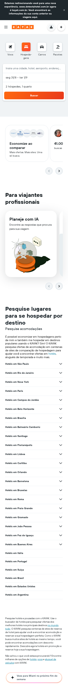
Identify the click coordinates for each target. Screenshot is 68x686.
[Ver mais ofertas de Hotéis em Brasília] (61, 418)
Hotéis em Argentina (17, 594)
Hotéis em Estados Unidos (20, 586)
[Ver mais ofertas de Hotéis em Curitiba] (61, 463)
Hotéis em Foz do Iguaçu (19, 535)
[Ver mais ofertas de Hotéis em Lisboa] (61, 454)
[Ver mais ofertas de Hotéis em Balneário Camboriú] (61, 427)
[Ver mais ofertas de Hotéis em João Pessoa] (61, 526)
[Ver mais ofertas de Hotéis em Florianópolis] (61, 445)
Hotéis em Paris (14, 390)
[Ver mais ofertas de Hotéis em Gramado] (61, 517)
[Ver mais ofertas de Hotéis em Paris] (61, 391)
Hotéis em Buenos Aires (18, 544)
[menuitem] (10, 51)
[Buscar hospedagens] (26, 46)
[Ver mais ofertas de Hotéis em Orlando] (61, 472)
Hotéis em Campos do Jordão (22, 399)
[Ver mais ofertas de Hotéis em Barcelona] (61, 481)
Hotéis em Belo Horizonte (19, 409)
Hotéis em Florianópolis (18, 445)
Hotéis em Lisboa (15, 454)
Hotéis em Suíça (14, 569)
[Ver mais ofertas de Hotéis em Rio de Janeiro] (61, 373)
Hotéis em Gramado (16, 517)
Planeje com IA (24, 219)
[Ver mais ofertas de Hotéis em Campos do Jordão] (61, 400)
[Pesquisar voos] (10, 46)
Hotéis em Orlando (16, 472)
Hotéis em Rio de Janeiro (19, 372)
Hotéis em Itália (14, 553)
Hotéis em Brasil (14, 578)
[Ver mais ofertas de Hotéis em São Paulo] (61, 364)
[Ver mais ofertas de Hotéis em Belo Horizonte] (61, 409)
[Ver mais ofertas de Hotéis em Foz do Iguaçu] (61, 535)
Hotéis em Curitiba (16, 463)
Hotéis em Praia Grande (19, 508)
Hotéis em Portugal (16, 561)
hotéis (52, 353)
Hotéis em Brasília (15, 418)
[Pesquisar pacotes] (57, 46)
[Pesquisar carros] (41, 46)
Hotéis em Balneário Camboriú (22, 427)
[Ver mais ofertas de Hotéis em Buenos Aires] (61, 544)
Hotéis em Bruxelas (16, 490)
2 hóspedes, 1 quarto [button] (19, 86)
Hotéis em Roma (14, 499)
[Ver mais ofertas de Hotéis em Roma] (61, 499)
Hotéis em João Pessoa (18, 526)
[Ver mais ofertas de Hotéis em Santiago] (61, 436)
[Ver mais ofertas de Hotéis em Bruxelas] (61, 490)
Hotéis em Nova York (17, 381)
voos (40, 659)
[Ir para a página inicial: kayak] (23, 27)
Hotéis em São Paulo (17, 363)
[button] (64, 10)
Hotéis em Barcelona (17, 481)
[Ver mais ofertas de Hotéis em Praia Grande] (61, 508)
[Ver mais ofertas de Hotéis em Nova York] (61, 382)
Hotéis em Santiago (16, 436)
